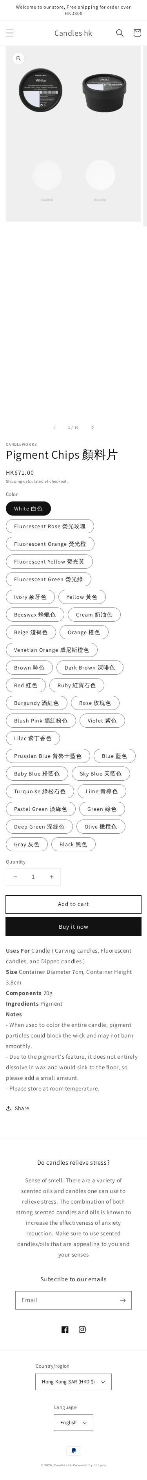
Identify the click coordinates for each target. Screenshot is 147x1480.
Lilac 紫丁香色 (33, 738)
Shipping (14, 481)
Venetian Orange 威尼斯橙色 (51, 649)
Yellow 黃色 (82, 596)
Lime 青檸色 (102, 791)
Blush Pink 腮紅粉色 (41, 720)
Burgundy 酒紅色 (36, 702)
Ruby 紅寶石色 (77, 685)
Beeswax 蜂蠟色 (35, 614)
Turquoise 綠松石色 (40, 791)
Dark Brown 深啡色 (90, 667)
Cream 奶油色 (94, 614)
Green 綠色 (102, 808)
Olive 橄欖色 (101, 826)
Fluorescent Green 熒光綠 (48, 579)
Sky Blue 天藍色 (101, 773)
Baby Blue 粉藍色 (37, 773)
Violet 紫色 (102, 720)
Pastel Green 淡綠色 (40, 808)
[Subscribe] (122, 1300)
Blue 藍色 (114, 755)
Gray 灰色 (27, 844)
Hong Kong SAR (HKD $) (68, 1381)
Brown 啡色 (29, 667)
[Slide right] (92, 427)
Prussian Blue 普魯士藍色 (48, 755)
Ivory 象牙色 (30, 596)
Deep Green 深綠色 (39, 826)
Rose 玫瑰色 (95, 702)
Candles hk (63, 1465)
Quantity (15, 861)
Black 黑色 (73, 844)
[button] (9, 33)
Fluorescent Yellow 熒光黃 (49, 561)
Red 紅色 (26, 685)
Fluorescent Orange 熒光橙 (50, 543)
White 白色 (28, 508)
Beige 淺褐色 (31, 632)
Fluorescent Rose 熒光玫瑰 (50, 526)
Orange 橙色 (84, 632)
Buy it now (74, 926)
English (68, 1422)
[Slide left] (55, 427)
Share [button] (22, 1108)
